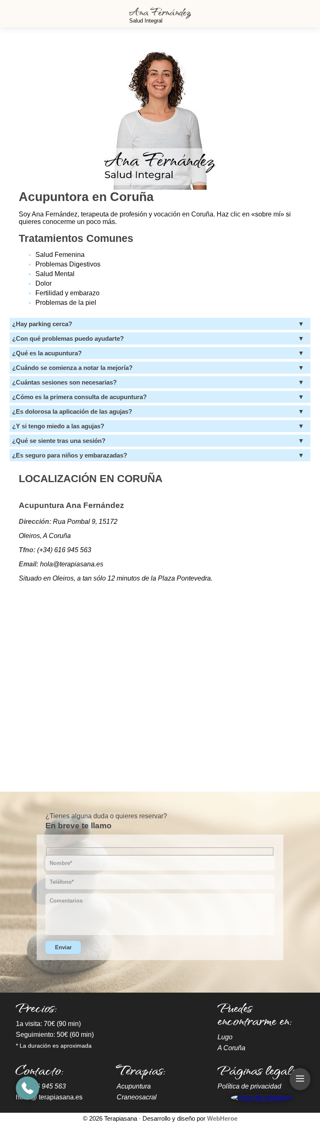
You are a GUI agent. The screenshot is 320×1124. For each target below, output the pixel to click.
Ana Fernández (160, 11)
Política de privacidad (249, 1086)
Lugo (225, 1037)
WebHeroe (222, 1118)
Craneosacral (137, 1097)
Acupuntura (134, 1086)
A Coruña (231, 1047)
